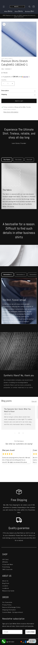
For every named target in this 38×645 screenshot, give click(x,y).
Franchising (6, 567)
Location (5, 586)
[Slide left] (15, 433)
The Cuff (29, 159)
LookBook (5, 588)
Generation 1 (7, 274)
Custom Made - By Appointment (12, 612)
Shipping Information (9, 610)
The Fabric (6, 159)
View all (34, 401)
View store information (10, 112)
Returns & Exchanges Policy (11, 607)
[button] (4, 7)
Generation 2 (21, 274)
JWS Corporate (7, 569)
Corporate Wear (7, 564)
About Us (5, 581)
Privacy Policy (6, 605)
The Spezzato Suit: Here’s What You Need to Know (17, 410)
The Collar (18, 159)
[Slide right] (23, 433)
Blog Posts (5, 583)
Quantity (3, 80)
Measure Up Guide (8, 591)
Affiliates (5, 562)
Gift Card (5, 559)
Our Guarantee (7, 602)
